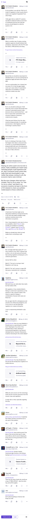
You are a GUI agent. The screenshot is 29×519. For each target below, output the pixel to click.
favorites (17, 199)
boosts (3, 199)
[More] (27, 32)
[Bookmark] (22, 32)
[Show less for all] (27, 2)
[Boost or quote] (11, 32)
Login (15, 517)
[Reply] (3, 203)
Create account (7, 517)
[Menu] (26, 517)
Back (4, 2)
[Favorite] (17, 32)
